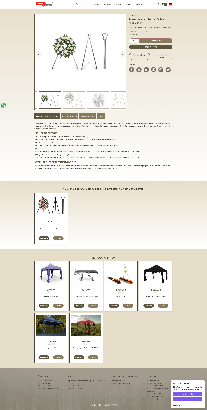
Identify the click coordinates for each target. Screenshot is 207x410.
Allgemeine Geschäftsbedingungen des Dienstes (84, 381)
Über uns (80, 4)
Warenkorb (156, 41)
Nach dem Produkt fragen (162, 56)
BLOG (128, 4)
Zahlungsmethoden (118, 381)
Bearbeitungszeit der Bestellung (123, 386)
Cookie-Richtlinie (73, 386)
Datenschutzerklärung (75, 388)
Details (58, 238)
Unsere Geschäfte (112, 4)
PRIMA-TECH (112, 405)
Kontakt (140, 4)
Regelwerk (71, 383)
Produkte (94, 4)
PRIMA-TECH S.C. (45, 381)
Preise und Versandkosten (120, 383)
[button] (122, 54)
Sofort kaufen (151, 47)
